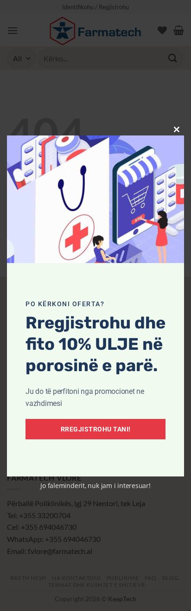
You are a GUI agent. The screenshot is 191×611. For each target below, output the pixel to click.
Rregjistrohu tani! (96, 429)
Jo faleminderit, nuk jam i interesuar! (95, 485)
